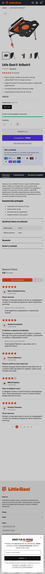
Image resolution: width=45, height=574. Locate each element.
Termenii (15, 565)
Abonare (21, 558)
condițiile (23, 565)
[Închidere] (41, 537)
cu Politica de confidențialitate (22, 567)
